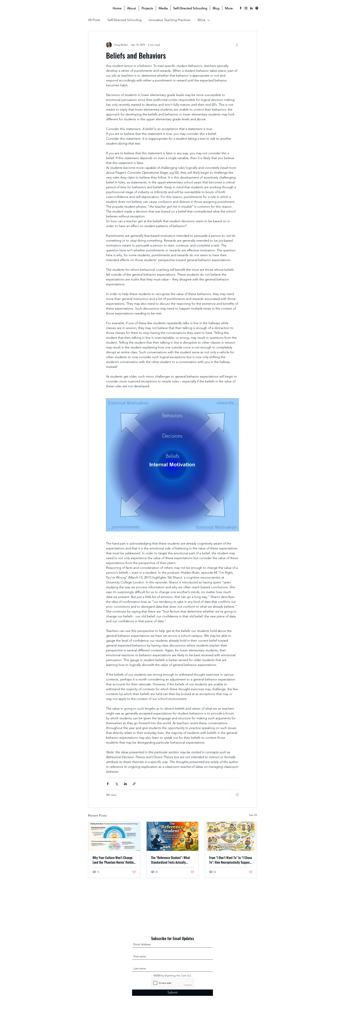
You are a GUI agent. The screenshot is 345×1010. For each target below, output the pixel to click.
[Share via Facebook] (107, 783)
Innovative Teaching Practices (169, 20)
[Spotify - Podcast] (257, 8)
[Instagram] (246, 8)
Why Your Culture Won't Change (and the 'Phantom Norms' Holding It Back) (114, 860)
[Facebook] (240, 8)
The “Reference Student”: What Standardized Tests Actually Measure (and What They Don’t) (170, 860)
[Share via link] (134, 783)
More (201, 20)
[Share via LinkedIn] (125, 783)
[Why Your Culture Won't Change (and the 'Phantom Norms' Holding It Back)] (114, 836)
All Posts (94, 20)
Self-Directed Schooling (124, 20)
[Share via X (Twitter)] (116, 783)
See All (253, 815)
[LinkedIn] (251, 8)
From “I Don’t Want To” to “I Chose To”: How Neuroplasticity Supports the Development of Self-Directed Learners (230, 860)
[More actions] (237, 45)
